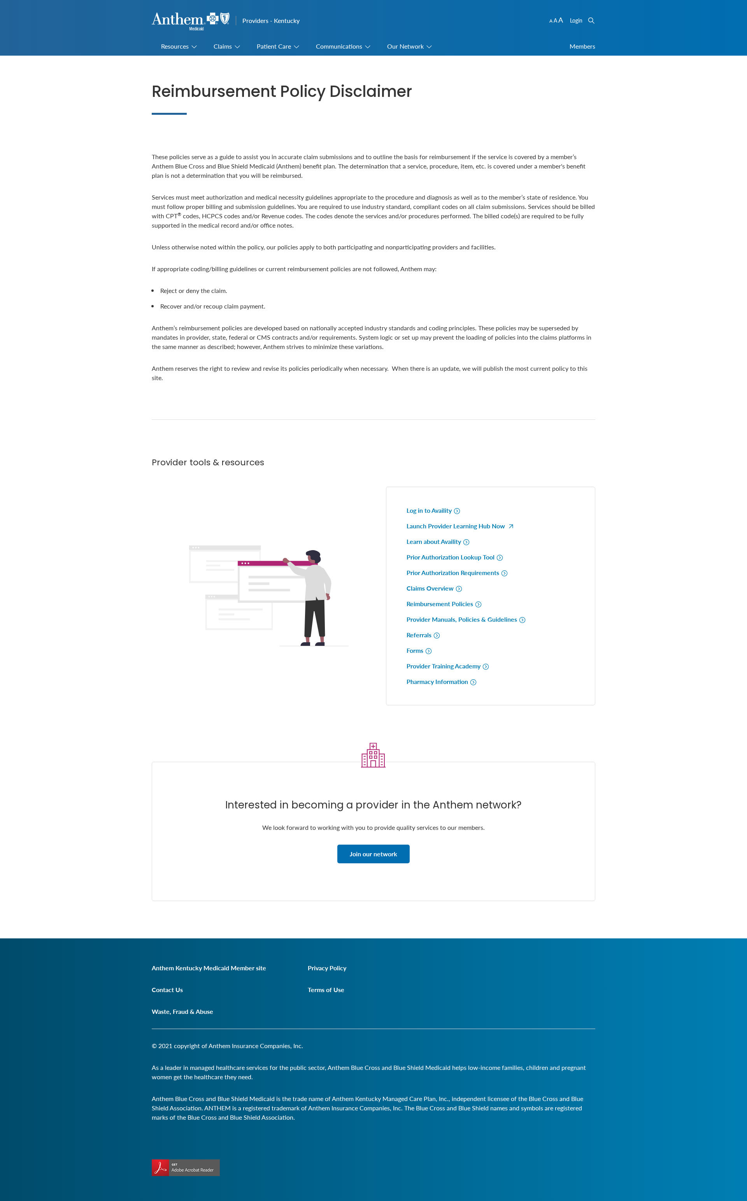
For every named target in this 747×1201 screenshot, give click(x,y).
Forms (416, 650)
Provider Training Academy (444, 665)
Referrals (420, 634)
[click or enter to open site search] (591, 20)
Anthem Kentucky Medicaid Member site (209, 967)
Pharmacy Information (438, 681)
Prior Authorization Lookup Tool (451, 556)
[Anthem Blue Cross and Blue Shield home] (191, 21)
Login (576, 20)
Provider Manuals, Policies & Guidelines (463, 619)
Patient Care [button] (274, 46)
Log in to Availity (430, 510)
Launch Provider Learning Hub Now (457, 525)
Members (582, 46)
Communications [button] (339, 46)
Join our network (373, 853)
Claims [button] (223, 46)
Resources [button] (175, 46)
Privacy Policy (327, 967)
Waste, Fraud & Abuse (182, 1011)
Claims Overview (431, 588)
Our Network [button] (405, 46)
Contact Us (167, 989)
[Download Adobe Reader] (186, 1167)
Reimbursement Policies (441, 603)
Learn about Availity (435, 541)
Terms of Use (326, 989)
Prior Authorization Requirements (454, 572)
